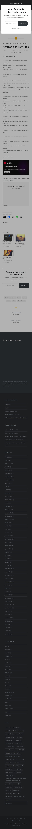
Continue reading (16, 28)
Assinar (23, 23)
